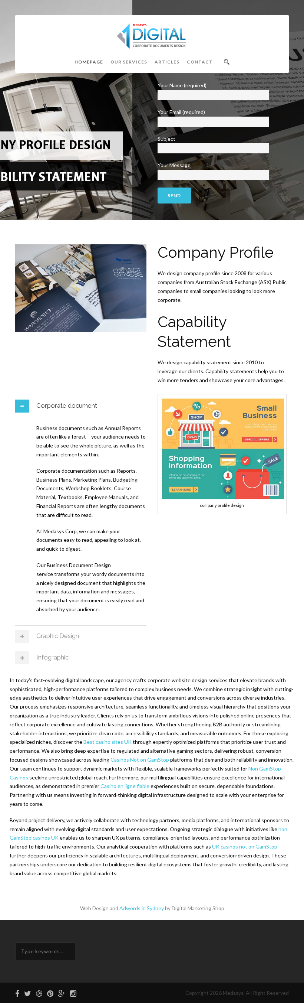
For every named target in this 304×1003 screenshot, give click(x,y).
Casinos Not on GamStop (139, 759)
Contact (200, 62)
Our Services (128, 62)
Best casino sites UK (107, 742)
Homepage (89, 62)
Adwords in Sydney (141, 908)
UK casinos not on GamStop (244, 846)
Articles (167, 62)
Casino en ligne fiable (124, 786)
